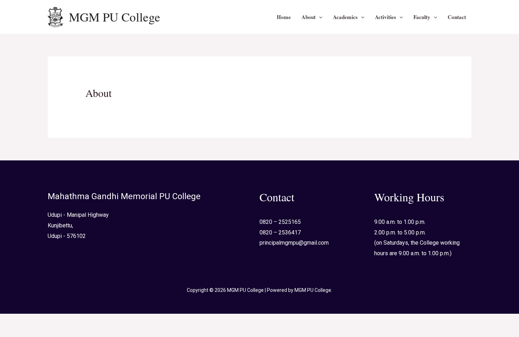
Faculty (421, 17)
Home (284, 17)
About (309, 17)
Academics (345, 17)
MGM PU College (114, 16)
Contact (457, 17)
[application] (319, 17)
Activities (385, 17)
